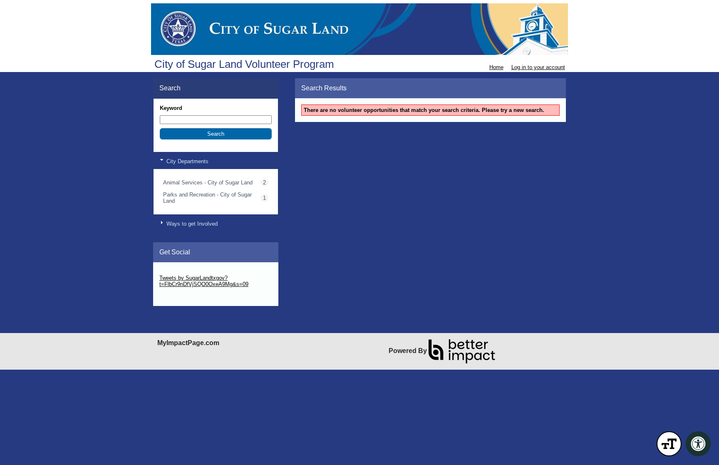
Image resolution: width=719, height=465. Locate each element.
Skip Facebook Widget (186, 296)
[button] (216, 133)
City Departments (186, 161)
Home (496, 67)
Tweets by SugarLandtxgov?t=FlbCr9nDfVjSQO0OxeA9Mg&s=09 (203, 281)
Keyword (171, 108)
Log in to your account (538, 67)
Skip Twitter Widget (182, 272)
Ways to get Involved (191, 224)
